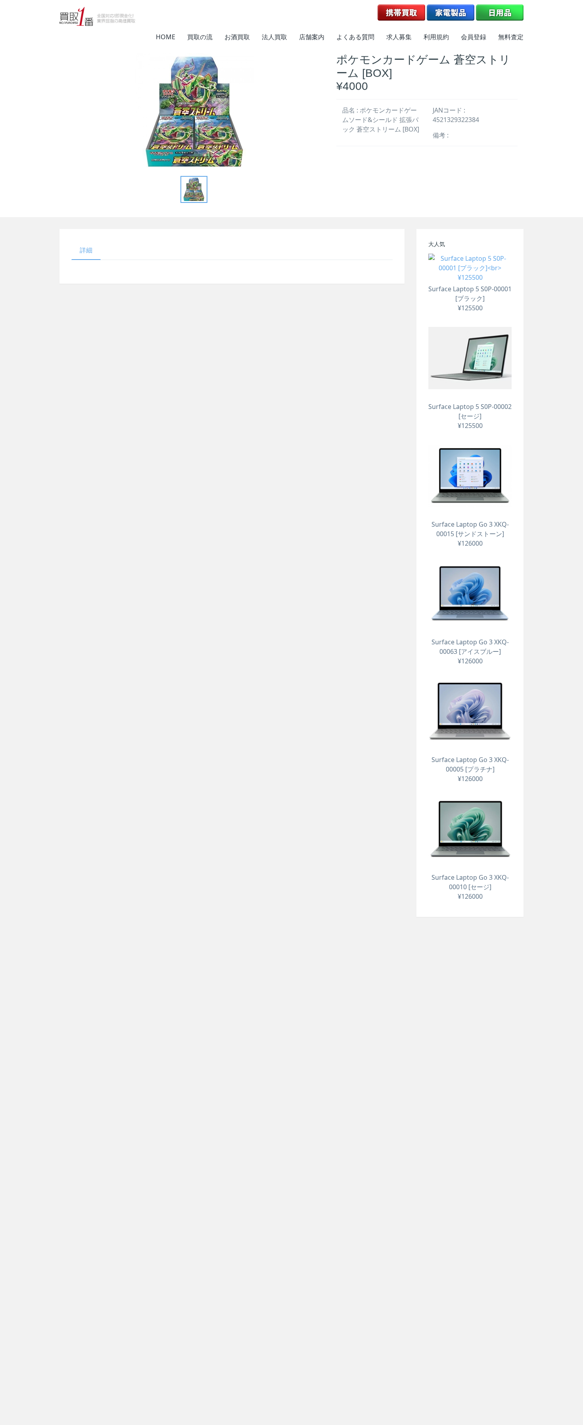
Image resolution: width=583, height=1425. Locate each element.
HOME (165, 36)
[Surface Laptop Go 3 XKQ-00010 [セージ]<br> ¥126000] (470, 829)
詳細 (86, 250)
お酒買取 (237, 36)
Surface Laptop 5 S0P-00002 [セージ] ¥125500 (470, 416)
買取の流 (200, 36)
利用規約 (436, 36)
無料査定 (511, 36)
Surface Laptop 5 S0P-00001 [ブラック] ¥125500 (470, 298)
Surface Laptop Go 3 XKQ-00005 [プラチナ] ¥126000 (470, 769)
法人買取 (274, 36)
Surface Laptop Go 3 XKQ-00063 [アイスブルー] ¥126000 (470, 651)
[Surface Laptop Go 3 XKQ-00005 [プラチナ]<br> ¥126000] (470, 711)
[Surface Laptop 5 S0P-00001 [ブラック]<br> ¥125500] (470, 268)
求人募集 (399, 36)
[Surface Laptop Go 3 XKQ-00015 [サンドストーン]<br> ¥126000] (470, 476)
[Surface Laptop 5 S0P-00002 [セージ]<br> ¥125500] (470, 358)
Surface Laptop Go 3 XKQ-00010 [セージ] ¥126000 (470, 887)
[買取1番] (97, 16)
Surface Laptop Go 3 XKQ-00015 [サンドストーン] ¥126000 (470, 534)
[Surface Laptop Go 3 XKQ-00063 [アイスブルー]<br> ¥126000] (470, 593)
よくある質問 (355, 36)
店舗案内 (311, 36)
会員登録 (473, 36)
